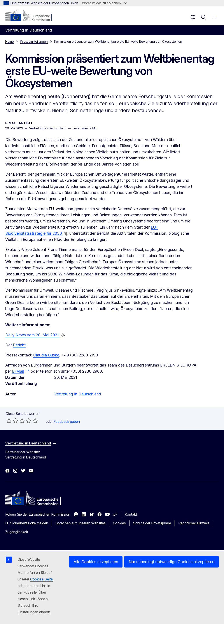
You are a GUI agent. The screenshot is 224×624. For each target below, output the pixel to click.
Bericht (19, 345)
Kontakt (131, 514)
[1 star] (9, 420)
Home (9, 41)
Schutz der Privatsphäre (152, 523)
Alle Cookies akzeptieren (96, 561)
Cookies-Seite (41, 579)
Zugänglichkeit (16, 532)
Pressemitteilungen (34, 41)
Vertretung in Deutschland (77, 394)
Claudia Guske (46, 355)
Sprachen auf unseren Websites (80, 523)
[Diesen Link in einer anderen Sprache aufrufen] (66, 233)
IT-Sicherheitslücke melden (26, 523)
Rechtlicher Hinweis (193, 523)
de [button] (193, 17)
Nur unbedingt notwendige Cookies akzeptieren (171, 561)
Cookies (119, 523)
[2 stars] (12, 420)
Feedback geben (67, 421)
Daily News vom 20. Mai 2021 (32, 335)
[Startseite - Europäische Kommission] (31, 15)
